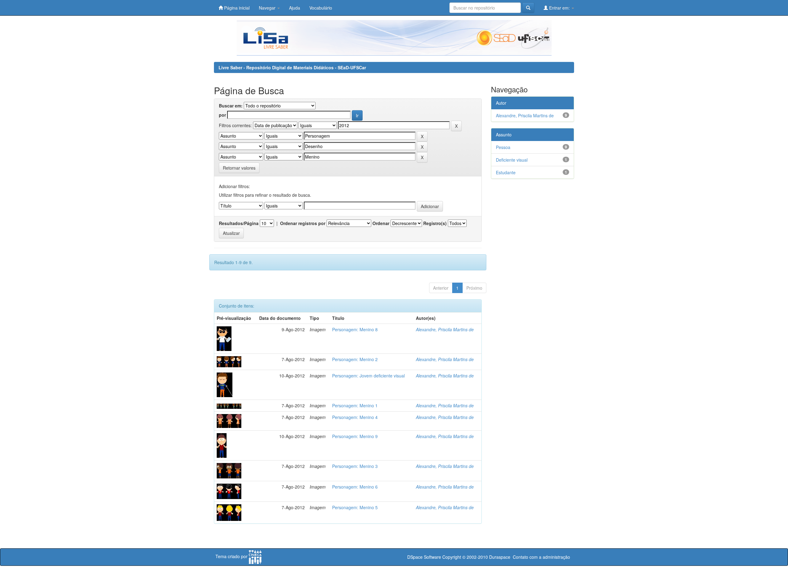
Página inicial (236, 8)
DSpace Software (424, 557)
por (222, 115)
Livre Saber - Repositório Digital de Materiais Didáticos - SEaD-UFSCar (292, 67)
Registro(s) (435, 223)
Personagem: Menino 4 (355, 417)
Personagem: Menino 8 (355, 329)
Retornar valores (239, 168)
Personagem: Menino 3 (355, 466)
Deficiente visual (512, 160)
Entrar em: (559, 8)
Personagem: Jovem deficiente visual (368, 376)
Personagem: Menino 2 (355, 359)
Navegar (268, 8)
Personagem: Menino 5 (355, 507)
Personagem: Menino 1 (355, 405)
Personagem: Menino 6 (355, 487)
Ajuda (294, 8)
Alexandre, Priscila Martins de (445, 329)
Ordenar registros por (302, 223)
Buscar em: (231, 106)
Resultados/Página (239, 223)
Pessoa (503, 147)
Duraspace (499, 557)
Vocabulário (320, 8)
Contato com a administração (541, 557)
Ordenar (380, 223)
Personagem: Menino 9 (355, 436)
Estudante (506, 172)
